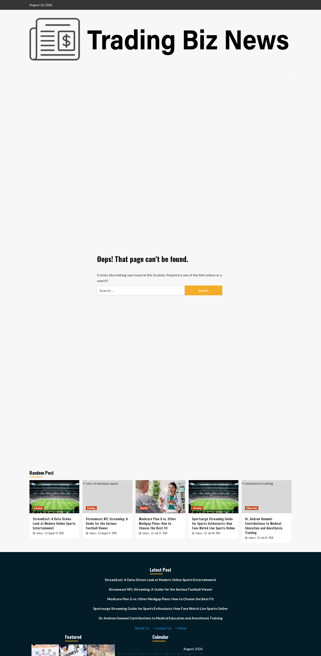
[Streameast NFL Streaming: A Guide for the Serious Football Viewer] (107, 496)
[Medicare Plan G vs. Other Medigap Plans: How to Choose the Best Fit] (160, 496)
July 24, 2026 (214, 533)
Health (143, 508)
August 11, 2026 (109, 533)
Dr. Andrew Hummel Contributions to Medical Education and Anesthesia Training (263, 525)
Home (181, 628)
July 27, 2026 (161, 533)
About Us (142, 628)
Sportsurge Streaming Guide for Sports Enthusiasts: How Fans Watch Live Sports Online (213, 523)
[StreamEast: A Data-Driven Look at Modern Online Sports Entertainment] (54, 496)
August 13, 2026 (56, 533)
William (39, 533)
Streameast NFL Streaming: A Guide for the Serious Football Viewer (107, 523)
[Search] (289, 73)
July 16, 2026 (267, 537)
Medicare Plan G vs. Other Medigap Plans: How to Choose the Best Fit (157, 523)
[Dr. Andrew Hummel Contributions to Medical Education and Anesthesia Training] (267, 496)
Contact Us (163, 628)
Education (251, 508)
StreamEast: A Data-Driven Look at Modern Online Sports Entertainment (54, 523)
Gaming (38, 508)
